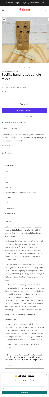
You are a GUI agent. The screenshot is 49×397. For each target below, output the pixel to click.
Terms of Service (11, 213)
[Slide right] (29, 67)
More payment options (24, 116)
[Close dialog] (46, 375)
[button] (2, 9)
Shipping (11, 87)
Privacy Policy (10, 208)
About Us (8, 198)
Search (7, 172)
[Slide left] (19, 67)
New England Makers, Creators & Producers (20, 192)
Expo (6, 177)
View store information (12, 128)
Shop (6, 182)
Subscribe (24, 392)
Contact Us (8, 203)
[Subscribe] (41, 366)
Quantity (4, 91)
